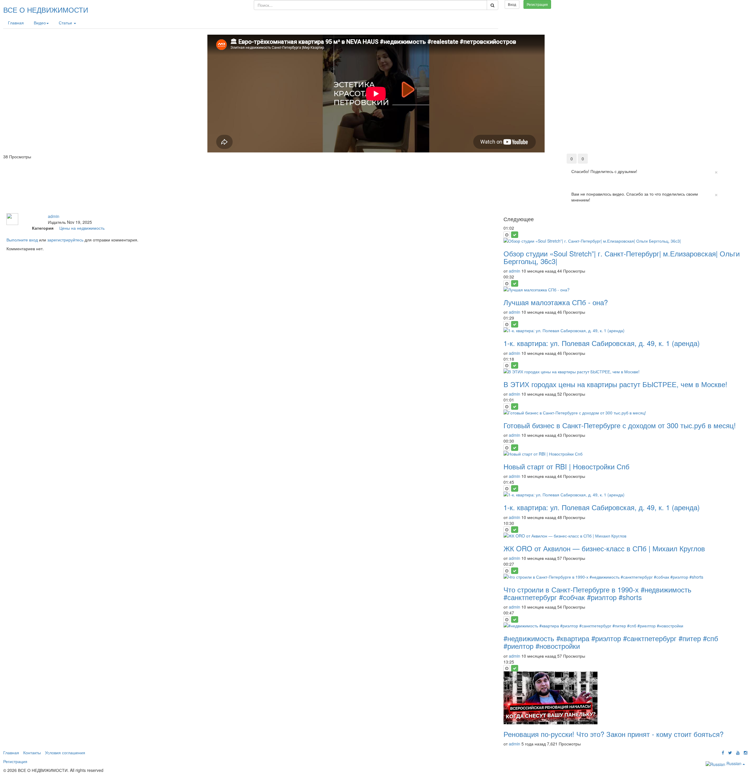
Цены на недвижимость (82, 228)
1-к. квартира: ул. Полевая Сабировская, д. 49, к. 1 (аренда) (601, 343)
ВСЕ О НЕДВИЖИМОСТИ (45, 9)
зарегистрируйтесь (65, 240)
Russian (734, 763)
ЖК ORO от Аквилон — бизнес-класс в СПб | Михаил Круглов (604, 548)
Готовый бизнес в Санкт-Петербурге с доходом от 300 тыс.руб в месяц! (619, 425)
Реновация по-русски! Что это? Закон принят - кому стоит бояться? (613, 734)
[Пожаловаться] (742, 156)
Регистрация (537, 4)
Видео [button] (40, 23)
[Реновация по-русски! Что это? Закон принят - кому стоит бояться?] (624, 697)
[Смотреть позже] (506, 234)
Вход (512, 4)
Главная (16, 23)
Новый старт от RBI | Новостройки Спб (566, 466)
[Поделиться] (730, 156)
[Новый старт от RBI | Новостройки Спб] (624, 454)
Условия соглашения (65, 752)
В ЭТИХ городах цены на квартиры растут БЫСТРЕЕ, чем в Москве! (615, 384)
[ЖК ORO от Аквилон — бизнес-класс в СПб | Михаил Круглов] (624, 536)
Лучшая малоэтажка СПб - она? (555, 302)
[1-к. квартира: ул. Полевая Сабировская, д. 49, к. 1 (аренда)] (624, 330)
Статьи (66, 23)
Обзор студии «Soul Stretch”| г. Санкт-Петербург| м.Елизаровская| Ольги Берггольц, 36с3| (621, 257)
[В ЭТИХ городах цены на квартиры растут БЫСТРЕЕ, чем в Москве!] (624, 371)
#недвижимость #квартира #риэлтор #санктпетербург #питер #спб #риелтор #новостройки (610, 642)
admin (53, 216)
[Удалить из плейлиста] (514, 234)
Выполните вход (22, 240)
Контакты (32, 752)
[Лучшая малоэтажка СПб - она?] (624, 290)
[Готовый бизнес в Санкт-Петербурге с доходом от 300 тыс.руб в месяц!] (624, 413)
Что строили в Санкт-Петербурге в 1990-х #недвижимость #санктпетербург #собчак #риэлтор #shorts (597, 593)
